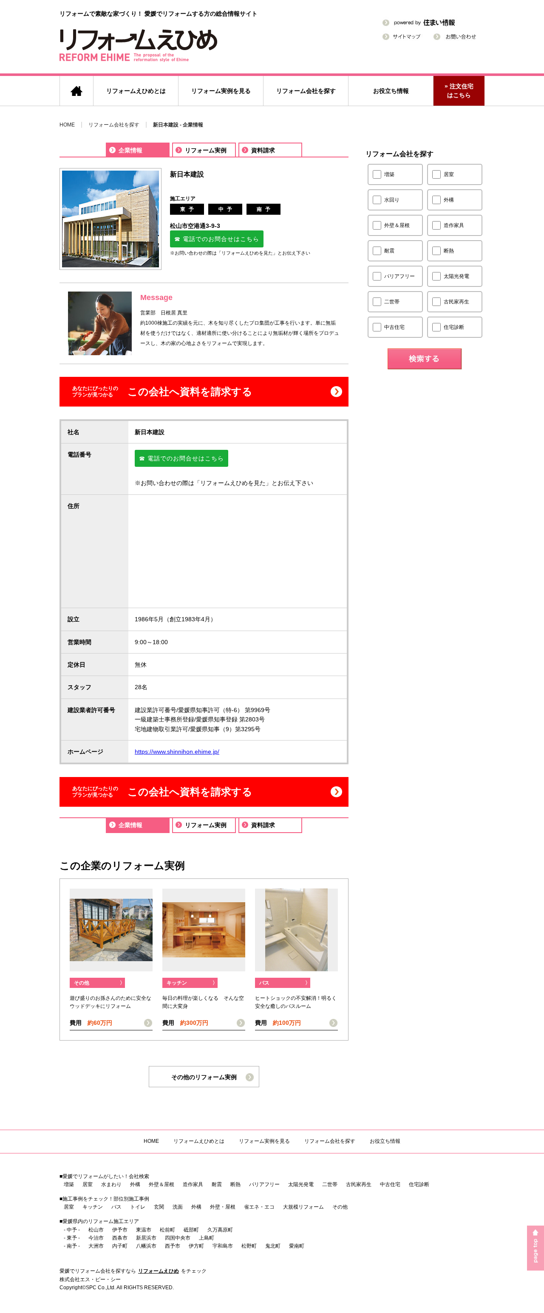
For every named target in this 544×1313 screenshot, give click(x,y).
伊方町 (196, 1246)
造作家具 (193, 1184)
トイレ (137, 1207)
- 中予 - (72, 1230)
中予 (226, 209)
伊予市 (120, 1230)
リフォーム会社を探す (306, 90)
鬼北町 (272, 1246)
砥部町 (191, 1230)
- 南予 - (72, 1246)
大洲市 (96, 1246)
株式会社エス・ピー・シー (90, 1279)
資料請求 (263, 150)
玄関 (159, 1207)
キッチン (192, 983)
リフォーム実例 (206, 150)
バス (284, 983)
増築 (69, 1184)
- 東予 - (72, 1238)
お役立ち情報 (391, 90)
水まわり (111, 1184)
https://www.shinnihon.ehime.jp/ (177, 751)
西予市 (172, 1246)
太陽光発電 (301, 1184)
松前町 (167, 1230)
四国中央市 (177, 1238)
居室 (87, 1184)
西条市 (120, 1238)
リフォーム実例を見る (221, 90)
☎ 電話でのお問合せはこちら (216, 239)
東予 (188, 209)
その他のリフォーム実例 (204, 1077)
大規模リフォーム (303, 1207)
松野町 (249, 1246)
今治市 (96, 1238)
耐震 (217, 1184)
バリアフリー (264, 1184)
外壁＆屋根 (161, 1184)
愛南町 (296, 1246)
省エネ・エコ (259, 1207)
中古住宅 (390, 1184)
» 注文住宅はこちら (459, 90)
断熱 (235, 1184)
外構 (135, 1184)
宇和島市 (222, 1246)
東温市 (143, 1230)
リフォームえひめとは (136, 90)
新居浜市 (146, 1238)
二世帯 (329, 1184)
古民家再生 (358, 1184)
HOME (67, 125)
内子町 (120, 1246)
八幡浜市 (146, 1246)
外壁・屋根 (222, 1207)
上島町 (206, 1238)
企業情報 (130, 150)
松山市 (96, 1230)
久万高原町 (220, 1230)
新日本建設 (187, 174)
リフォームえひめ (158, 1271)
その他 (99, 983)
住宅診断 (419, 1184)
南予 (265, 209)
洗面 (178, 1207)
